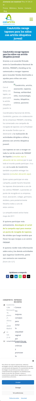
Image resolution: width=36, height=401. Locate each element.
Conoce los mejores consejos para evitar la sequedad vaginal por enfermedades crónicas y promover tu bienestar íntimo (18, 335)
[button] (33, 361)
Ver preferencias (18, 393)
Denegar (18, 387)
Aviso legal (24, 398)
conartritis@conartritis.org (9, 341)
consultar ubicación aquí (20, 174)
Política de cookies (14, 398)
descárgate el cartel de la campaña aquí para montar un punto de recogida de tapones (17, 228)
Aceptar (18, 382)
